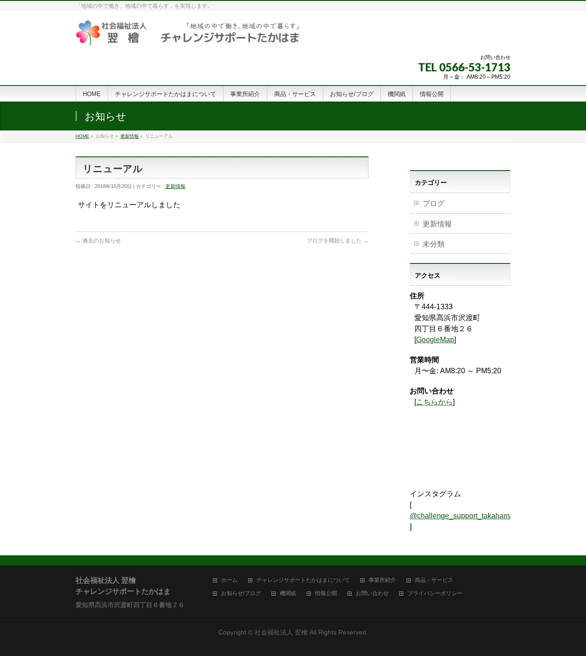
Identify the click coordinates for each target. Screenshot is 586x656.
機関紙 (288, 594)
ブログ (434, 203)
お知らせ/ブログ (241, 594)
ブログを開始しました (338, 240)
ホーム (229, 580)
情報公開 (326, 594)
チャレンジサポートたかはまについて (303, 580)
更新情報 (129, 136)
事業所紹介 (382, 580)
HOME (82, 136)
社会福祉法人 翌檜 (281, 632)
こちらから (434, 402)
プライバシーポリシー (434, 594)
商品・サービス (434, 580)
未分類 (434, 244)
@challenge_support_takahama (462, 516)
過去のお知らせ (98, 240)
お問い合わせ (372, 594)
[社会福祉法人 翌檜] (188, 36)
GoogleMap (435, 340)
